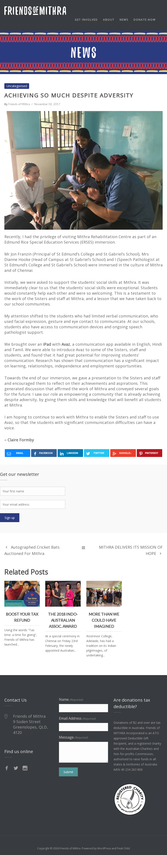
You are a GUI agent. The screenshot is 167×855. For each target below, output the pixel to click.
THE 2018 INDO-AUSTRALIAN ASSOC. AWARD (63, 595)
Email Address (77, 718)
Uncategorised (17, 86)
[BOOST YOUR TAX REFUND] (35, 586)
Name (71, 699)
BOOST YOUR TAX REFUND (22, 592)
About (108, 20)
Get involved (86, 20)
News (124, 20)
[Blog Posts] (83, 547)
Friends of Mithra (19, 104)
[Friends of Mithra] (35, 10)
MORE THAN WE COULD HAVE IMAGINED (104, 595)
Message (73, 737)
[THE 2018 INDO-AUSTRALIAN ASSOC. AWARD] (76, 586)
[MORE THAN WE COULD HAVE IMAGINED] (117, 586)
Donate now (145, 20)
